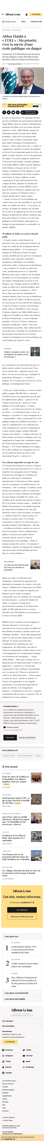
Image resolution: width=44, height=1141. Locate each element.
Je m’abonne (22, 910)
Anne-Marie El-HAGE (14, 64)
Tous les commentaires (27, 737)
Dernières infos (10, 22)
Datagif (10, 1132)
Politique (6, 30)
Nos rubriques (7, 1021)
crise (38, 755)
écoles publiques (25, 755)
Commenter (10, 737)
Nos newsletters (8, 1026)
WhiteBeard (18, 1134)
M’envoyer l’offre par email (22, 916)
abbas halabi (8, 755)
